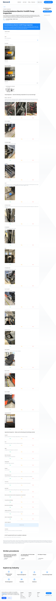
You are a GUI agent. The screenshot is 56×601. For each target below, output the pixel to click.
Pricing (30, 595)
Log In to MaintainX (48, 2)
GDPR (38, 596)
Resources (33, 2)
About (21, 593)
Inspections (9, 9)
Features (30, 593)
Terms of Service (23, 597)
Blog (29, 596)
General (5, 9)
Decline (9, 597)
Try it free (48, 593)
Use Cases (24, 2)
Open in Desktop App (47, 11)
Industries (19, 2)
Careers (21, 595)
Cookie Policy (4, 593)
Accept (4, 597)
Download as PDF (47, 15)
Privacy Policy (22, 596)
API (37, 595)
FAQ (38, 593)
